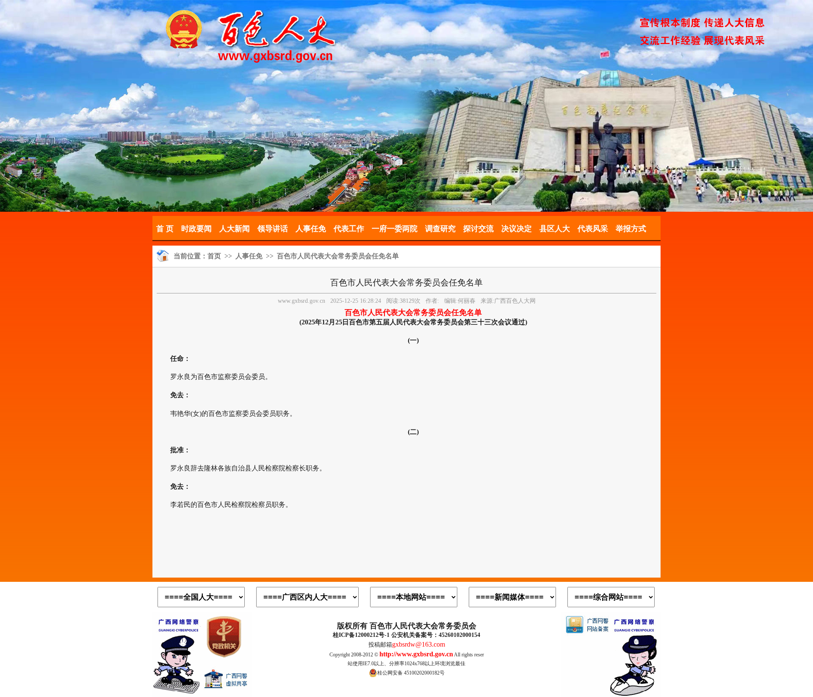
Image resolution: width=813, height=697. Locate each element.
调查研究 (440, 228)
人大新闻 (234, 228)
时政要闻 (196, 228)
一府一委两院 (395, 228)
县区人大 (554, 228)
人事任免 (311, 228)
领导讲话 (272, 228)
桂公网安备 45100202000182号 (411, 673)
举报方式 (631, 228)
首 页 (165, 228)
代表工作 (349, 228)
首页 (214, 256)
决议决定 (516, 228)
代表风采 (593, 228)
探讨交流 (478, 228)
